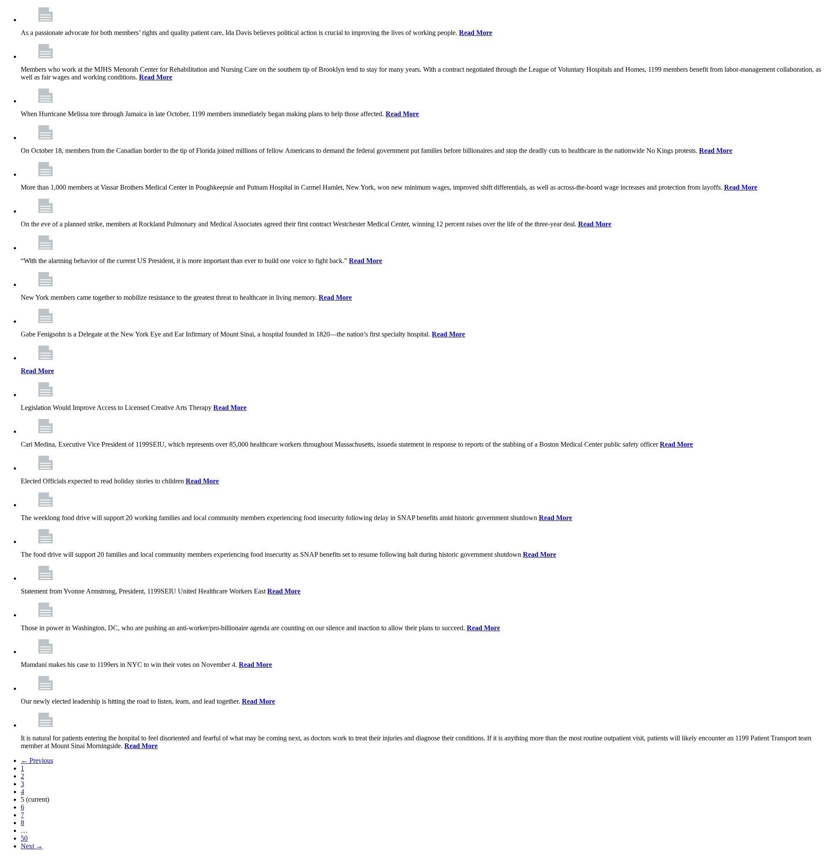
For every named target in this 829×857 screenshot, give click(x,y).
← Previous (37, 760)
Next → (32, 846)
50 (24, 838)
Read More (475, 32)
